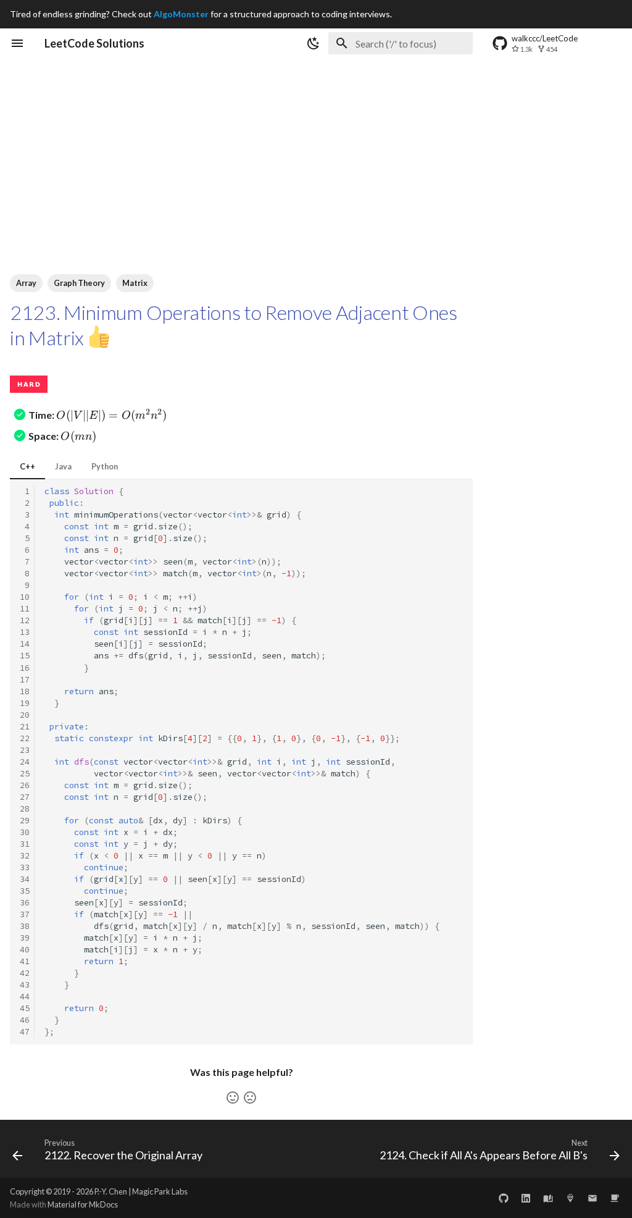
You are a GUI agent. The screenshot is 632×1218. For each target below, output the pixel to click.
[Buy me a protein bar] (615, 1198)
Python (104, 466)
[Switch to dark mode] (313, 43)
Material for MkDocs (83, 1204)
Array (26, 283)
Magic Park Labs (160, 1191)
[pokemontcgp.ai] (570, 1198)
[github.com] (504, 1198)
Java (63, 466)
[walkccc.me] (548, 1198)
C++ (27, 466)
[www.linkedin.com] (526, 1198)
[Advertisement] (316, 150)
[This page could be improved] (250, 1097)
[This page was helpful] (232, 1097)
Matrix (135, 283)
